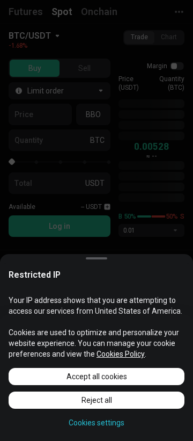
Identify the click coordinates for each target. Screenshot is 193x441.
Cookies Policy (120, 354)
